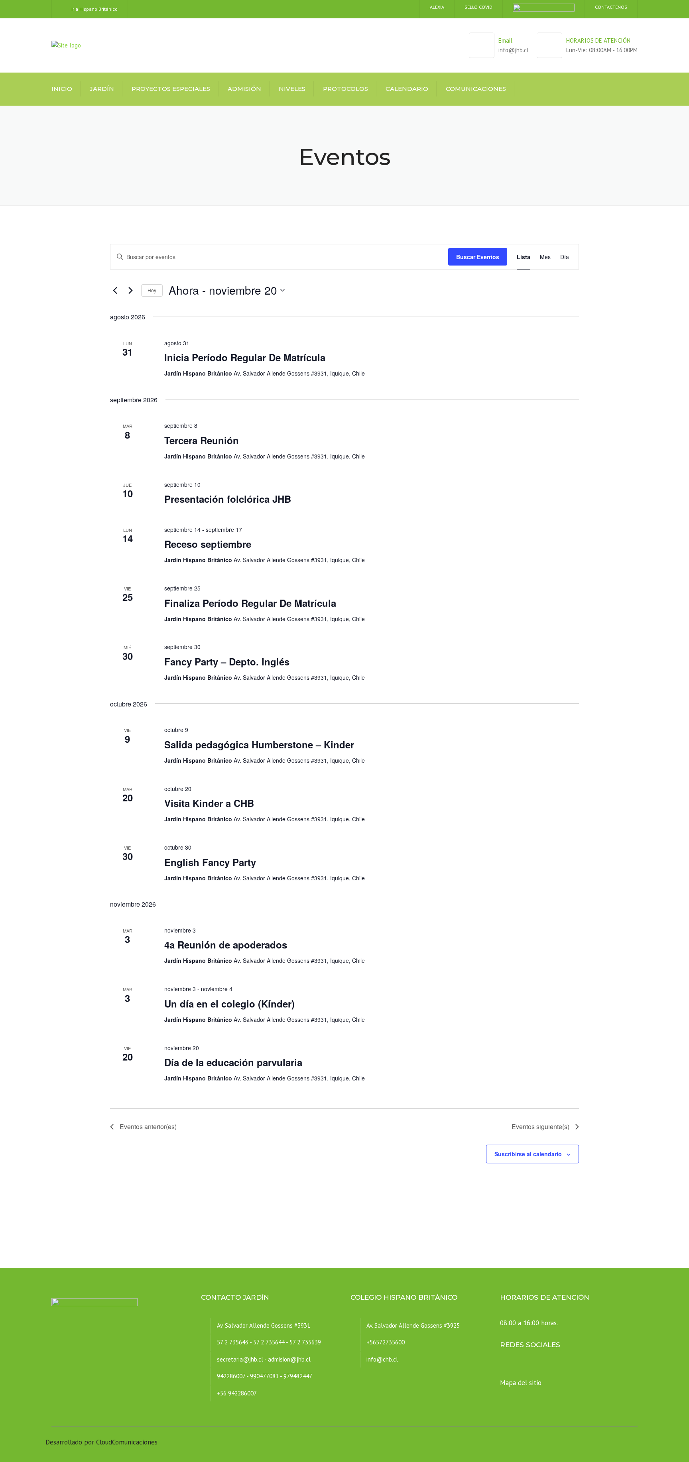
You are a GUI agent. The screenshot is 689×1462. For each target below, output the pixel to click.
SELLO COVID (478, 7)
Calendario (407, 88)
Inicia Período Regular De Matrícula (244, 357)
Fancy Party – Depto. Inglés (226, 661)
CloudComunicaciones (126, 1442)
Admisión (244, 88)
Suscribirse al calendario (528, 1154)
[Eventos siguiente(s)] (130, 290)
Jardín (102, 88)
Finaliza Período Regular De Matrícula (250, 603)
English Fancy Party (210, 862)
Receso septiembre (207, 544)
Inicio (61, 88)
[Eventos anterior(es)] (115, 290)
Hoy (152, 290)
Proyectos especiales (171, 88)
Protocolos (345, 88)
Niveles (292, 88)
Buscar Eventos (477, 257)
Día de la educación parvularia (233, 1062)
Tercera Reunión (201, 440)
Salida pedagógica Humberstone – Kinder (259, 744)
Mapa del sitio (520, 1382)
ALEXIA (437, 7)
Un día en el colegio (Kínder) (229, 1003)
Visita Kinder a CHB (209, 803)
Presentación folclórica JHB (227, 499)
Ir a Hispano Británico (94, 9)
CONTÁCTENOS (611, 7)
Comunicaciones (476, 88)
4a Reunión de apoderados (225, 944)
